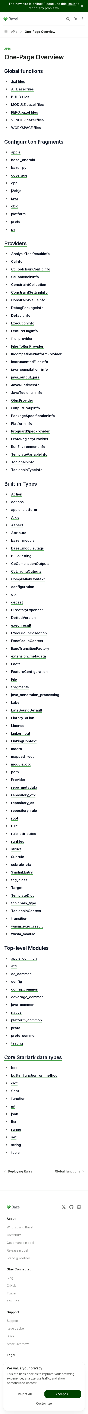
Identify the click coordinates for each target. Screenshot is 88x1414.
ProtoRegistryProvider (29, 439)
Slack (11, 1336)
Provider (18, 780)
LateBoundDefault (26, 710)
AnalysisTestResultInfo (30, 254)
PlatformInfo (21, 423)
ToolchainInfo (22, 462)
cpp (14, 183)
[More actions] (82, 19)
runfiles (17, 841)
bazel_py (18, 167)
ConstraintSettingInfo (29, 292)
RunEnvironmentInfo (28, 446)
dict (14, 1083)
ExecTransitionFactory (30, 648)
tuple (15, 1152)
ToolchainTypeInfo (27, 470)
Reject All (25, 1394)
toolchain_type (23, 903)
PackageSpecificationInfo (33, 416)
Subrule (17, 857)
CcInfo (16, 261)
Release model (17, 1250)
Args (15, 517)
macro (16, 749)
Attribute (18, 533)
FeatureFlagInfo (24, 331)
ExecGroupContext (27, 641)
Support (12, 1320)
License (17, 726)
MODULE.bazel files (27, 104)
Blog (10, 1278)
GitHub (11, 1285)
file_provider (22, 338)
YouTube (13, 1301)
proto (15, 221)
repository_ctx (23, 795)
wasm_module (23, 934)
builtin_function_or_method (34, 1075)
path (15, 772)
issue (71, 4)
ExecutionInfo (22, 323)
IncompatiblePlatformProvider (36, 354)
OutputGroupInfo (25, 408)
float (15, 1091)
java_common (22, 1005)
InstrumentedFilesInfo (29, 362)
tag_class (19, 880)
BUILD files (20, 97)
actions (17, 502)
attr (14, 966)
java (14, 198)
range (16, 1129)
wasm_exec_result (27, 926)
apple (16, 152)
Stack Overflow (18, 1344)
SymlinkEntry (22, 872)
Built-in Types (20, 484)
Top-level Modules (26, 948)
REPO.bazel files (24, 112)
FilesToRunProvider (27, 346)
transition (19, 918)
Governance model (20, 1242)
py (13, 229)
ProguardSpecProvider (30, 431)
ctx (13, 594)
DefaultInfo (20, 315)
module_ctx (21, 764)
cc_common (21, 974)
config (16, 981)
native (16, 1012)
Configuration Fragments (33, 142)
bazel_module (23, 540)
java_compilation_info (29, 369)
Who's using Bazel (20, 1227)
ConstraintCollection (28, 284)
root (14, 818)
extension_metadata (28, 656)
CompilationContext (28, 579)
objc (14, 206)
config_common (24, 989)
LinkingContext (24, 741)
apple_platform (24, 509)
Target (16, 888)
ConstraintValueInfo (28, 300)
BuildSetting (21, 556)
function (18, 1098)
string (16, 1145)
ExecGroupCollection (29, 633)
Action (16, 494)
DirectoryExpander (27, 610)
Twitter (11, 1293)
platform (18, 214)
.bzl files (18, 81)
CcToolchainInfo (25, 277)
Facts (16, 664)
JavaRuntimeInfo (25, 385)
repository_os (22, 803)
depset (17, 602)
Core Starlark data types (33, 1057)
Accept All (63, 1394)
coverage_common (27, 997)
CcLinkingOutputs (26, 571)
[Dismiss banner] (82, 6)
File (14, 679)
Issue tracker (16, 1328)
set (13, 1137)
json (14, 1114)
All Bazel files (22, 89)
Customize (44, 1403)
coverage (19, 175)
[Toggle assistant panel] (76, 19)
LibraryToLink (22, 718)
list (13, 1122)
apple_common (24, 958)
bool (14, 1068)
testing (17, 1043)
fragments (20, 687)
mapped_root (22, 756)
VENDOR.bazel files (27, 120)
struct (16, 849)
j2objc (16, 191)
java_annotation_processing (35, 695)
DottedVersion (23, 617)
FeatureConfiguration (29, 671)
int (13, 1106)
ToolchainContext (26, 911)
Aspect (17, 525)
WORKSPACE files (26, 128)
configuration (22, 587)
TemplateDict (22, 895)
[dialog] (44, 1386)
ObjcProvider (22, 400)
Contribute (14, 1235)
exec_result (21, 625)
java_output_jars (25, 377)
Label (15, 702)
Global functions (23, 71)
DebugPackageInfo (27, 308)
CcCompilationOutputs (30, 563)
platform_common (26, 1020)
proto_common (24, 1035)
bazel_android (23, 160)
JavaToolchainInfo (26, 392)
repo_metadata (24, 787)
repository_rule (24, 810)
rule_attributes (23, 834)
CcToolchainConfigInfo (30, 269)
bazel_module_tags (27, 548)
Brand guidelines (19, 1258)
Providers (15, 243)
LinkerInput (20, 733)
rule (14, 826)
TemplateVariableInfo (29, 454)
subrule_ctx (21, 864)
